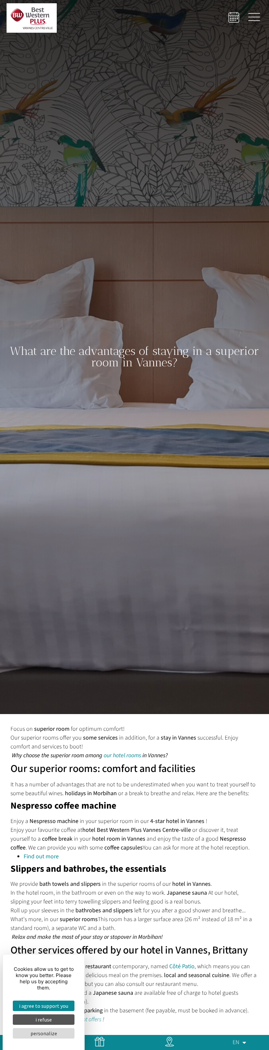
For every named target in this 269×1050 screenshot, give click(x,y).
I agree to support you (43, 1006)
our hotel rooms (122, 755)
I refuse (43, 1019)
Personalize (44, 1033)
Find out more (41, 856)
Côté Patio (182, 966)
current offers (86, 1019)
